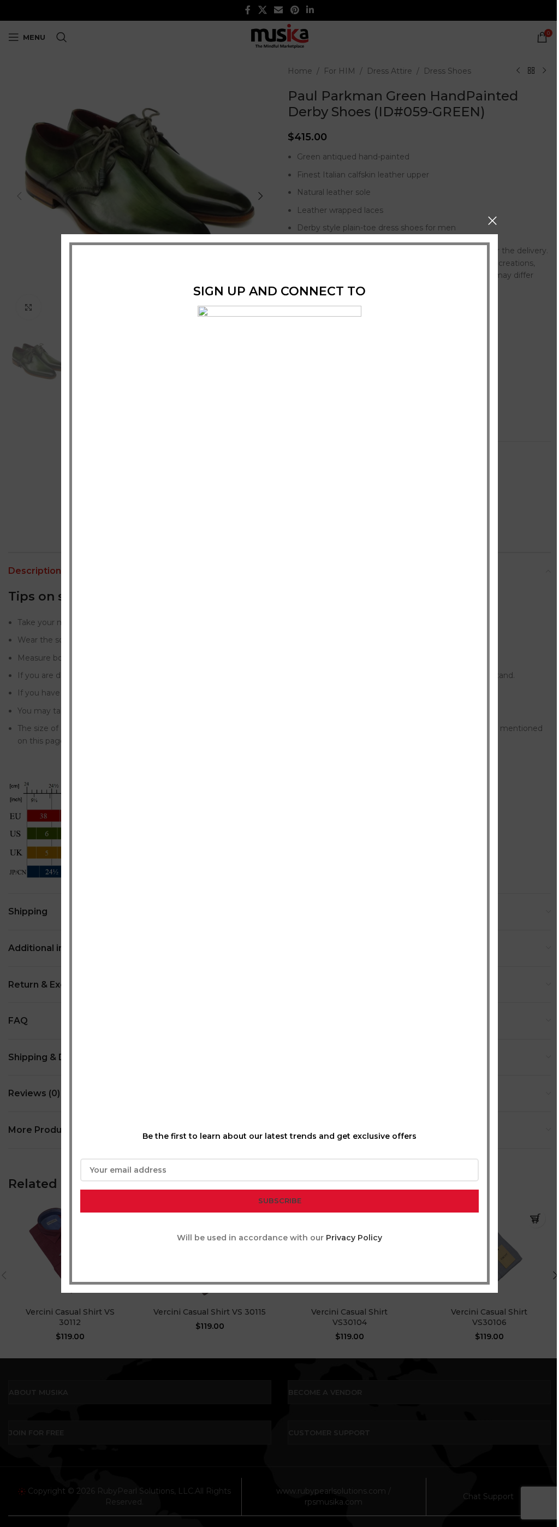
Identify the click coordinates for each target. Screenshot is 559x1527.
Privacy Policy (354, 1238)
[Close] (492, 220)
